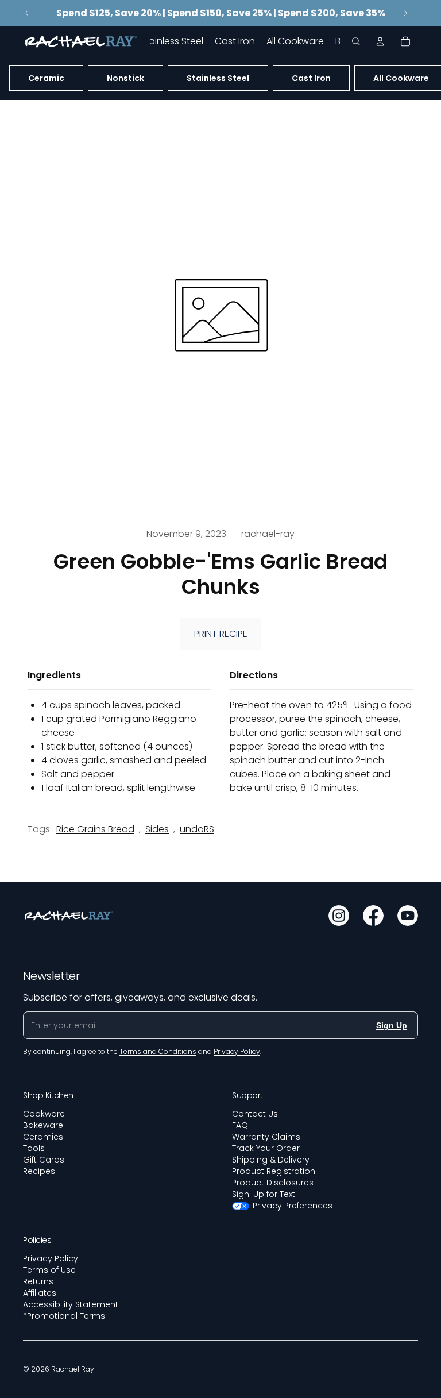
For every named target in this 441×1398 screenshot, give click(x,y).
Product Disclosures (273, 1182)
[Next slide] (405, 13)
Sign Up (391, 1025)
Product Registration (273, 1171)
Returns (38, 1281)
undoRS (197, 829)
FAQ (240, 1125)
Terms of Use (49, 1270)
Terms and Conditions (157, 1051)
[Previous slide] (27, 13)
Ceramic (46, 78)
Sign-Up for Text (263, 1194)
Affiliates (39, 1293)
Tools (34, 1148)
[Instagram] (338, 915)
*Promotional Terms (64, 1316)
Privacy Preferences (292, 1205)
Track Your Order (266, 1148)
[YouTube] (407, 915)
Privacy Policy (50, 1258)
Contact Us (255, 1113)
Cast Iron (311, 78)
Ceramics (43, 1136)
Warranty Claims (266, 1136)
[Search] (356, 41)
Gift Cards (43, 1159)
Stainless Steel (218, 78)
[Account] (380, 41)
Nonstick (125, 78)
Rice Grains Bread (95, 829)
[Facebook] (373, 915)
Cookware (44, 1113)
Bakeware (43, 1125)
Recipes (39, 1171)
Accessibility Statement (70, 1304)
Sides (157, 829)
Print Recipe (220, 633)
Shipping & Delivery (271, 1159)
